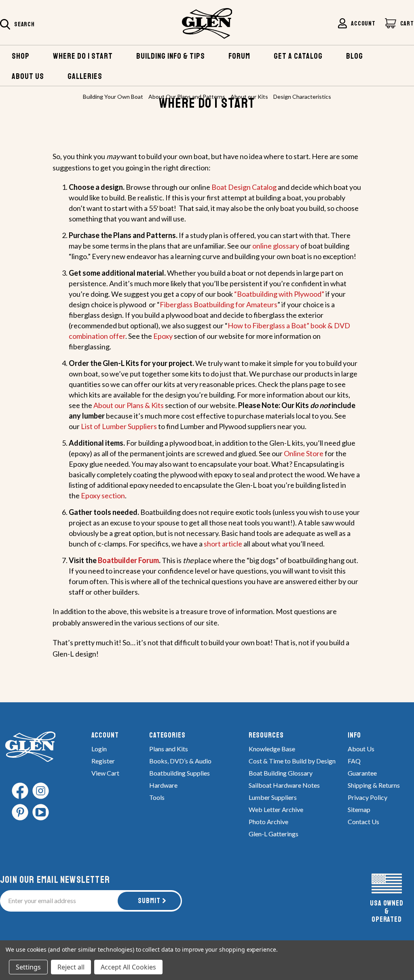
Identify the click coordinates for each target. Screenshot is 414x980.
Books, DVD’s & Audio (180, 761)
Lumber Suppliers (273, 797)
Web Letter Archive (276, 809)
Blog (354, 56)
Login (99, 749)
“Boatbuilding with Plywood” (279, 293)
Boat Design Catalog (244, 187)
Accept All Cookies (128, 967)
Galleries (85, 76)
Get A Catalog (298, 56)
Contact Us (363, 821)
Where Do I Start (83, 56)
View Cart (105, 773)
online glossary (275, 245)
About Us (361, 749)
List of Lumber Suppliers (119, 426)
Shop (21, 56)
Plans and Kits (168, 749)
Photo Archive (268, 821)
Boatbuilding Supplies (179, 773)
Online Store (303, 453)
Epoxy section (103, 495)
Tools (157, 797)
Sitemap (359, 809)
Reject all (70, 967)
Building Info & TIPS (170, 56)
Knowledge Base (272, 749)
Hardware (163, 785)
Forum (239, 56)
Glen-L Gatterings (273, 834)
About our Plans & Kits (128, 405)
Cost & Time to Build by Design (292, 761)
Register (103, 761)
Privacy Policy (367, 797)
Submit (149, 900)
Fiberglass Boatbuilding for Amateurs (218, 304)
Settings (28, 967)
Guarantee (362, 773)
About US (28, 76)
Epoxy (163, 336)
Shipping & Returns (374, 785)
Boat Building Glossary (281, 773)
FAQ (354, 761)
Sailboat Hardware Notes (284, 785)
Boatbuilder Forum (128, 560)
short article (223, 543)
